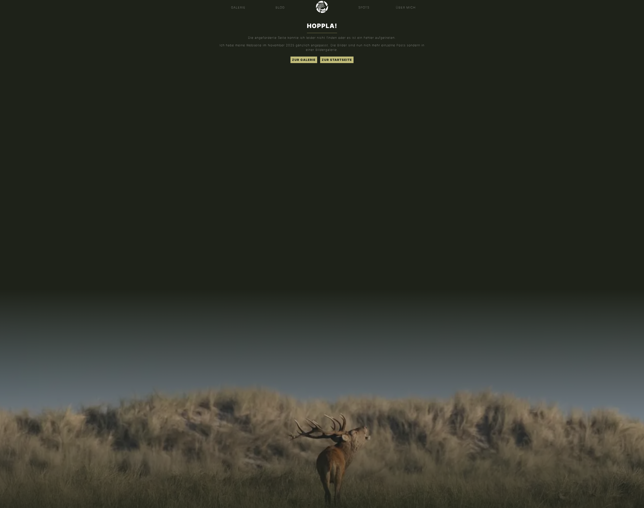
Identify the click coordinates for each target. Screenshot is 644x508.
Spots (363, 7)
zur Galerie (304, 60)
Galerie (238, 7)
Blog (280, 7)
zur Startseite (337, 60)
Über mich (406, 7)
